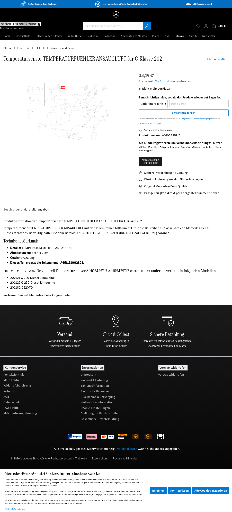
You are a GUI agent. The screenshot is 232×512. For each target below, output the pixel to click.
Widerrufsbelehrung (17, 385)
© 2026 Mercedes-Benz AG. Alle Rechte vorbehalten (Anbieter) (49, 458)
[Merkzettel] (198, 26)
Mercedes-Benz (218, 59)
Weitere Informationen (15, 509)
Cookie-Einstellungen (95, 408)
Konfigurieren (179, 491)
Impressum (88, 375)
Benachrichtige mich (183, 112)
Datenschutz (12, 402)
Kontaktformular (14, 375)
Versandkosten (127, 449)
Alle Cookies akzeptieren (210, 491)
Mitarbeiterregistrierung (20, 413)
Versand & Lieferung (94, 380)
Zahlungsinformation (95, 386)
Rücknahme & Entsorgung (98, 397)
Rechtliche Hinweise (95, 391)
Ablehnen (158, 491)
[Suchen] (147, 26)
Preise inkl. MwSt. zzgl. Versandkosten (165, 81)
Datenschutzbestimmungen (150, 123)
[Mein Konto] (206, 26)
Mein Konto (11, 380)
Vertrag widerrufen (171, 375)
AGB (6, 397)
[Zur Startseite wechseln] (20, 26)
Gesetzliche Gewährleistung (100, 419)
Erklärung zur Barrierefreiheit (101, 413)
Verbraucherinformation (97, 402)
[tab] (12, 209)
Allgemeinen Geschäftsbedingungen (197, 118)
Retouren (9, 391)
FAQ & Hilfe (11, 408)
